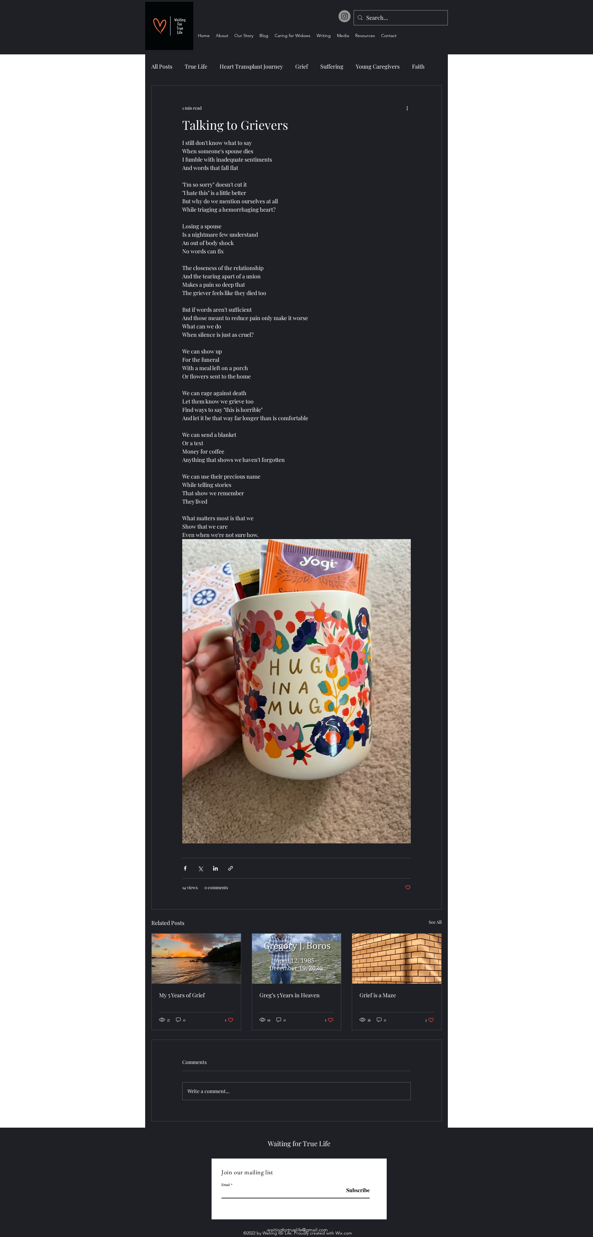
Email (225, 1184)
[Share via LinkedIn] (215, 868)
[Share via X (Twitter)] (200, 868)
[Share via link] (230, 868)
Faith (418, 66)
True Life (196, 66)
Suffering (331, 66)
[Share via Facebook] (185, 868)
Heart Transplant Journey (251, 66)
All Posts (161, 66)
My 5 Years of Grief (182, 995)
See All (435, 922)
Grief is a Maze (378, 995)
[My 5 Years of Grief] (196, 959)
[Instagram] (345, 16)
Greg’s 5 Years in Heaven (289, 995)
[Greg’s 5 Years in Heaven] (296, 959)
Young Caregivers (378, 66)
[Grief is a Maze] (396, 959)
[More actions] (407, 108)
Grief (301, 66)
